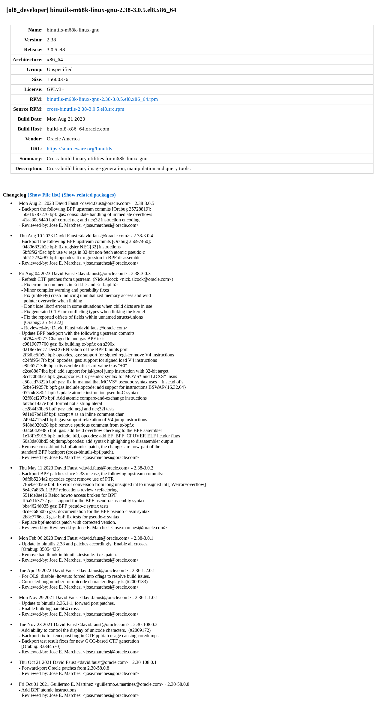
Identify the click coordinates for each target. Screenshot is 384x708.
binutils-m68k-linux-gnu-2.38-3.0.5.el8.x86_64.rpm (102, 99)
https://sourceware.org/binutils (79, 149)
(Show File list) (44, 195)
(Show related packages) (89, 195)
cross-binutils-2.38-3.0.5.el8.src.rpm (85, 109)
